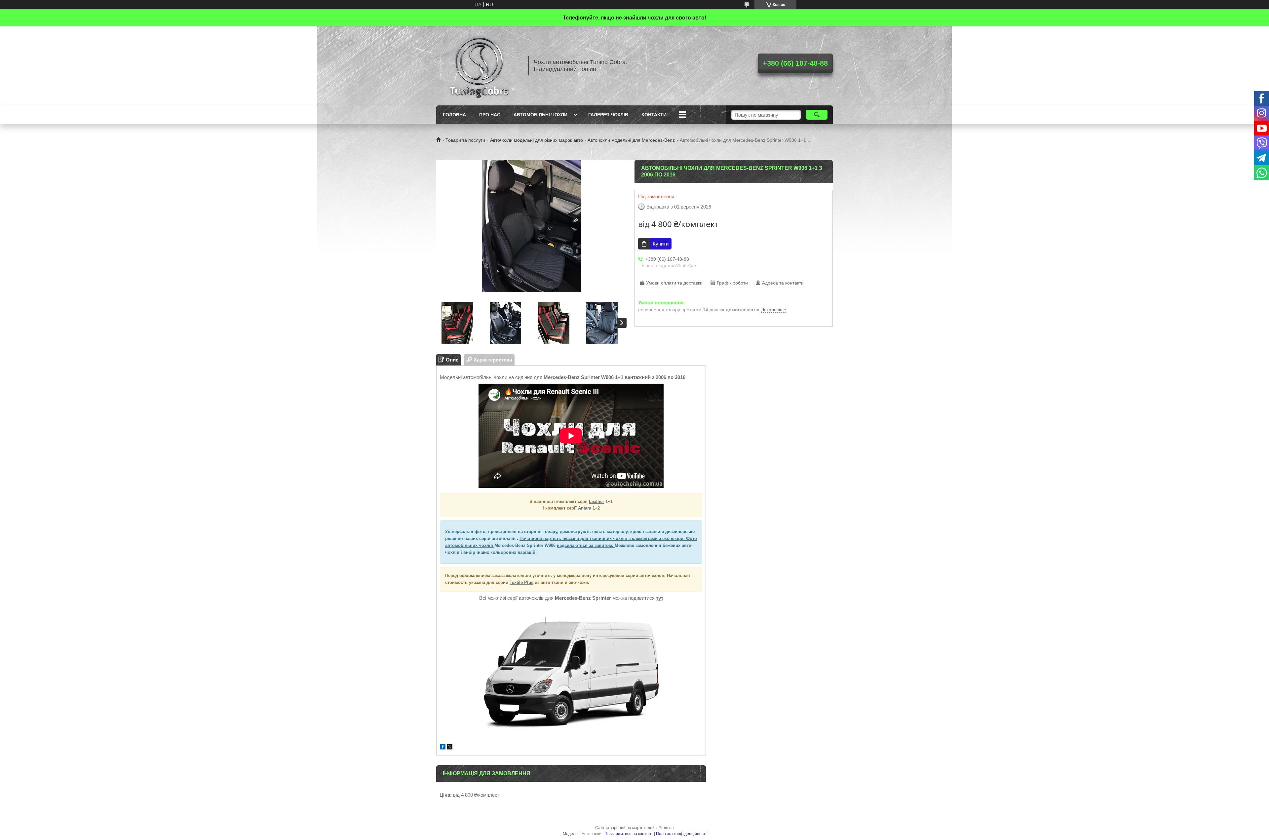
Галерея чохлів (608, 114)
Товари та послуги (465, 140)
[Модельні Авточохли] (479, 65)
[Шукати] (816, 115)
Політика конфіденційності (681, 833)
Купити (661, 244)
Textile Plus (521, 582)
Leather (596, 501)
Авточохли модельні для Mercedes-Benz (631, 140)
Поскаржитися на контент (628, 833)
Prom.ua (666, 827)
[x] (449, 747)
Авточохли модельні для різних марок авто (536, 140)
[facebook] (442, 747)
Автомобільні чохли (540, 114)
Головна (454, 114)
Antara (584, 508)
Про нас (489, 114)
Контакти (654, 114)
